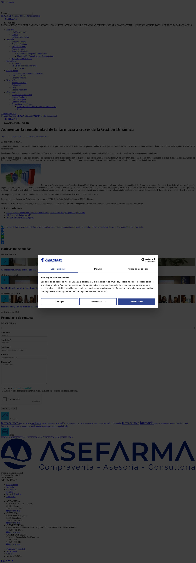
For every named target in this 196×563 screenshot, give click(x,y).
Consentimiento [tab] (58, 269)
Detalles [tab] (98, 269)
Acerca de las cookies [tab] (138, 269)
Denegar (60, 301)
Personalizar (96, 301)
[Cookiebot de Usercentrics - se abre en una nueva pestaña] (143, 260)
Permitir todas (136, 301)
